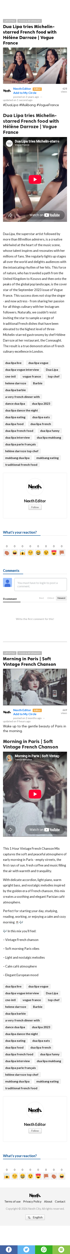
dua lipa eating (15, 417)
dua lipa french (40, 424)
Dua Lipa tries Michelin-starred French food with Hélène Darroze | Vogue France (30, 35)
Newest (61, 598)
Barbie (37, 383)
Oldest (50, 598)
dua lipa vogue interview (22, 369)
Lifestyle (9, 20)
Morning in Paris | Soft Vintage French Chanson (29, 661)
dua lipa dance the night (21, 410)
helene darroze (15, 383)
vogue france (32, 376)
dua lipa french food (19, 430)
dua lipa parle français (20, 444)
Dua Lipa (52, 369)
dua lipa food (14, 424)
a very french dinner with (22, 396)
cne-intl (10, 376)
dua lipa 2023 (41, 403)
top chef (54, 376)
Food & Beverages (29, 20)
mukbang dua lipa (17, 458)
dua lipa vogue (38, 363)
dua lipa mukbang (49, 437)
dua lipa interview (17, 437)
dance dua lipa (15, 403)
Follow (35, 507)
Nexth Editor (22, 88)
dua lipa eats (41, 417)
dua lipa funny (50, 430)
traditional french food (21, 464)
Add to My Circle (24, 92)
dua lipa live (13, 363)
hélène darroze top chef (21, 451)
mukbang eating (47, 458)
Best (41, 598)
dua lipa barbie (15, 390)
